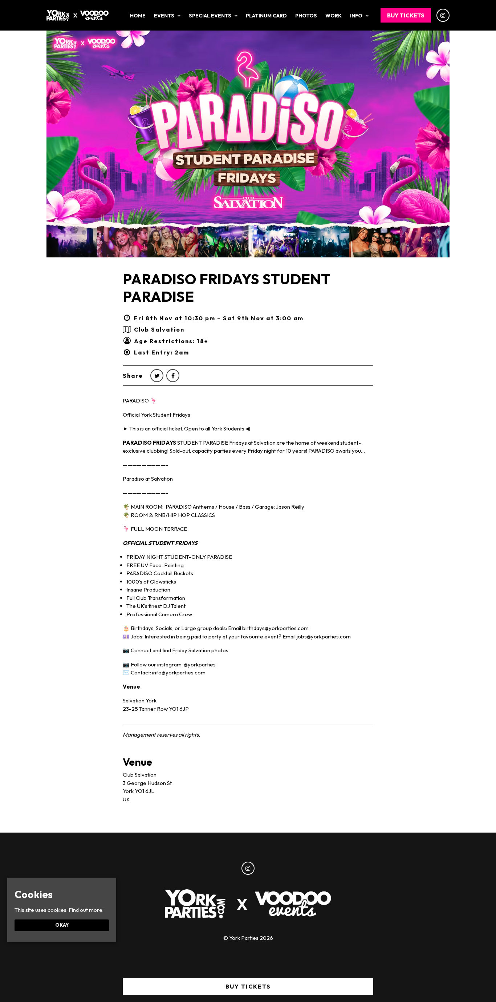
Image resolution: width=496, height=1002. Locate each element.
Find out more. (86, 909)
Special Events (210, 15)
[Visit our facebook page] (172, 375)
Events (164, 15)
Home (138, 15)
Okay (62, 925)
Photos (306, 15)
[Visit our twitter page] (156, 375)
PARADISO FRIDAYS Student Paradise (226, 287)
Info (356, 15)
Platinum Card (266, 15)
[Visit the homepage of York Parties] (77, 15)
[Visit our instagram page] (443, 15)
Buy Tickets (405, 15)
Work (333, 15)
